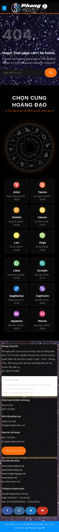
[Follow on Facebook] (7, 511)
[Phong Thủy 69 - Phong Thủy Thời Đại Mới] (29, 8)
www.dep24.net (9, 477)
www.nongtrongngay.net (14, 473)
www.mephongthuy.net (13, 466)
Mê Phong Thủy (34, 524)
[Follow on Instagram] (19, 511)
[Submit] (51, 72)
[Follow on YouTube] (42, 511)
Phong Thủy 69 (37, 528)
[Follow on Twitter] (30, 511)
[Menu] (4, 8)
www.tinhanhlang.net (12, 470)
